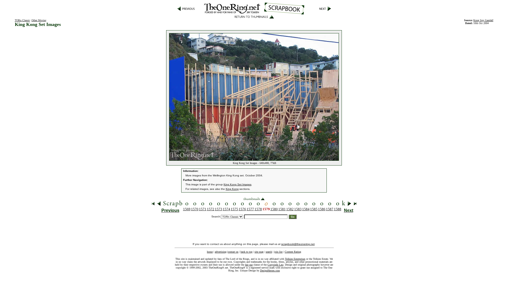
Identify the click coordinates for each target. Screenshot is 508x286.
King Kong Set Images (237, 184)
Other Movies (38, 20)
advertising (220, 251)
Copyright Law (275, 264)
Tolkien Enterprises (295, 258)
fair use (249, 264)
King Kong (232, 188)
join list (278, 251)
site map (259, 251)
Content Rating (293, 251)
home (210, 251)
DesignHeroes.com (270, 270)
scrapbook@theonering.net (298, 244)
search (269, 251)
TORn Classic (22, 20)
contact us (233, 251)
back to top (246, 251)
